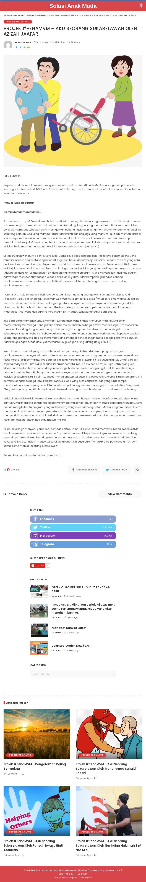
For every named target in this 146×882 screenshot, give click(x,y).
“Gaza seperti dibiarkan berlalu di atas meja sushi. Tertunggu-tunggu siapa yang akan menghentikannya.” (83, 608)
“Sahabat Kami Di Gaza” (69, 628)
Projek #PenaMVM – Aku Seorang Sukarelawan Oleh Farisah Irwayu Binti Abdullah (33, 845)
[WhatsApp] (25, 47)
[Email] (28, 47)
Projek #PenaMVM (18, 21)
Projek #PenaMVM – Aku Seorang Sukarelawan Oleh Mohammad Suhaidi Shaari (106, 768)
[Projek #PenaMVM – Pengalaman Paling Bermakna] (37, 734)
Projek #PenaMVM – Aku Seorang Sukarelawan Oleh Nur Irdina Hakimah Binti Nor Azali (109, 845)
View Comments (120, 494)
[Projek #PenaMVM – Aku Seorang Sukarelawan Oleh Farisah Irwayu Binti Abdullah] (37, 811)
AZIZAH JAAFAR (23, 42)
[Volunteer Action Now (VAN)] (39, 648)
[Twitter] (20, 47)
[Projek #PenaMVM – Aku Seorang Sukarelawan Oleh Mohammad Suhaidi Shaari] (109, 734)
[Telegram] (73, 544)
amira (58, 596)
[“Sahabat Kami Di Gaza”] (39, 630)
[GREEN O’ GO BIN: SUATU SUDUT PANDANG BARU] (39, 591)
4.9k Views (74, 42)
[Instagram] (73, 535)
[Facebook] (17, 47)
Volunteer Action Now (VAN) (72, 646)
